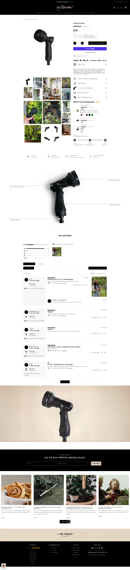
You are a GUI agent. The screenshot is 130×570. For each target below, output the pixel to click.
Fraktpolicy (75, 552)
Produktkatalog (54, 552)
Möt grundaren (32, 556)
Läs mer (3, 517)
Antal (74, 40)
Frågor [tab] (41, 264)
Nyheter (38, 13)
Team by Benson (33, 554)
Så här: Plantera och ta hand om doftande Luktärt (110, 507)
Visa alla (65, 521)
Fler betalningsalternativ (90, 52)
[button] (114, 8)
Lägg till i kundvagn (97, 43)
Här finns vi (54, 548)
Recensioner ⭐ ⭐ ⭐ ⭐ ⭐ (33, 548)
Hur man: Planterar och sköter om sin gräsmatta (47, 507)
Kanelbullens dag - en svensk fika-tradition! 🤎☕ (13, 507)
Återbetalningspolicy (76, 550)
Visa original (64, 283)
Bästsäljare (48, 13)
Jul (54, 554)
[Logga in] (121, 8)
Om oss (33, 550)
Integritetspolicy (76, 554)
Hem (77, 13)
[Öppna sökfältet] (118, 8)
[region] (57, 251)
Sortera (93, 273)
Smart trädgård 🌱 (87, 13)
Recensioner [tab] (29, 264)
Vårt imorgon (33, 552)
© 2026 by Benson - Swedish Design (97, 555)
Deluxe (75, 36)
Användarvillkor (75, 548)
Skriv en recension (99, 268)
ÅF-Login (54, 550)
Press (33, 563)
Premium (81, 36)
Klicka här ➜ (71, 2)
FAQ (76, 556)
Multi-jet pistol (32, 318)
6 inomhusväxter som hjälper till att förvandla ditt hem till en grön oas (79, 507)
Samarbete (32, 561)
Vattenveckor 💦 (29, 19)
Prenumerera (96, 463)
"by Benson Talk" (33, 559)
